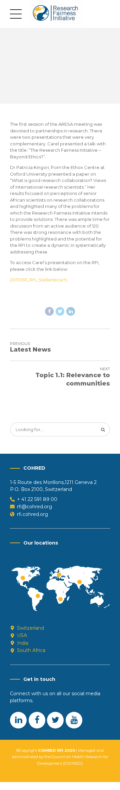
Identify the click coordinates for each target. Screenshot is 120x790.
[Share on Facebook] (49, 311)
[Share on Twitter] (60, 311)
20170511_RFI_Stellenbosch (38, 279)
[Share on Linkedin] (70, 311)
